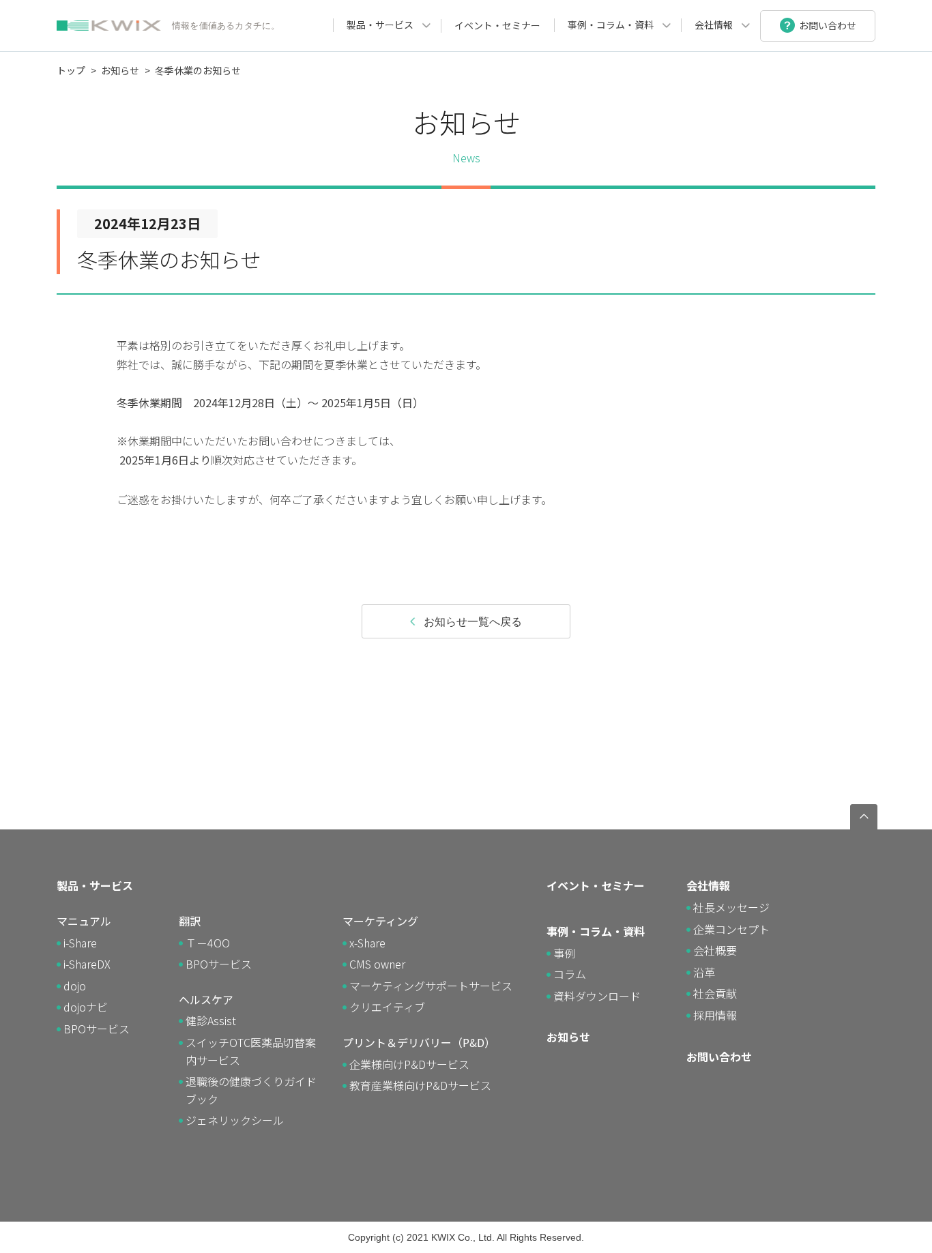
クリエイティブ (387, 1007)
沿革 (704, 972)
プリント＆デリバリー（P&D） (419, 1042)
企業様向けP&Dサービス (409, 1064)
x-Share (367, 942)
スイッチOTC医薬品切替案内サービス (251, 1051)
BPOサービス (96, 1028)
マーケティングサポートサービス (430, 985)
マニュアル (84, 921)
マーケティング (380, 921)
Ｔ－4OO (208, 942)
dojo (74, 985)
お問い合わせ (719, 1056)
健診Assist (211, 1020)
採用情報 (715, 1015)
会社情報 (714, 24)
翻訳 (190, 921)
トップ (71, 70)
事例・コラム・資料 (611, 24)
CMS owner (377, 964)
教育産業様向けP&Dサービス (420, 1085)
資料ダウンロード (597, 996)
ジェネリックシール (235, 1120)
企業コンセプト (731, 929)
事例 (564, 953)
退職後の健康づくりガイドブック (251, 1090)
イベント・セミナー (497, 25)
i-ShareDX (87, 964)
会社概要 (715, 950)
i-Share (80, 942)
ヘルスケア (206, 999)
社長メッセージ (731, 907)
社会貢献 (715, 993)
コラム (569, 974)
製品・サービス (380, 24)
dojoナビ (85, 1007)
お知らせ (120, 70)
